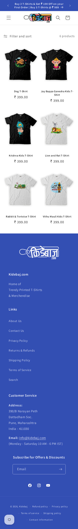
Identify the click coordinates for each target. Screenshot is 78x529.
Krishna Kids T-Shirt (21, 155)
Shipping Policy (19, 360)
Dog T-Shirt (21, 91)
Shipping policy (52, 513)
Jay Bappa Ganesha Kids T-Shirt (57, 93)
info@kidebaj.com (32, 438)
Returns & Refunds (22, 350)
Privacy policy (60, 506)
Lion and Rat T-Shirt (57, 155)
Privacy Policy (18, 341)
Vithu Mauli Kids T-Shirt (57, 216)
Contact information (41, 519)
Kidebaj (23, 506)
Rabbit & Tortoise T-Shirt (21, 216)
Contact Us (16, 331)
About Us (15, 321)
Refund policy (40, 506)
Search (13, 380)
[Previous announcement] (8, 5)
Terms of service (30, 513)
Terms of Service (20, 370)
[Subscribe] (60, 469)
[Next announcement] (70, 5)
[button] (8, 18)
